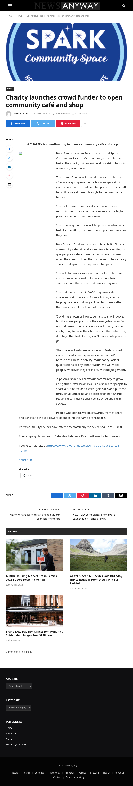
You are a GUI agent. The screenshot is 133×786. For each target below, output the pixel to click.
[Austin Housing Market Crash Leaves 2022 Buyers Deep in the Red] (34, 555)
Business (39, 772)
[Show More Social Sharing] (84, 123)
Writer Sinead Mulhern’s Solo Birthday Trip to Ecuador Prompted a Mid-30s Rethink (96, 580)
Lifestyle (94, 772)
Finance (26, 772)
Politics (82, 772)
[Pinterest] (9, 175)
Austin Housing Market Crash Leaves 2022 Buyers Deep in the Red (31, 578)
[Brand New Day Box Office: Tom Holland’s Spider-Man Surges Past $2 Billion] (34, 611)
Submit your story (16, 744)
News (10, 88)
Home (9, 728)
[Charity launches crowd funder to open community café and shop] (66, 52)
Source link (26, 460)
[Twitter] (9, 157)
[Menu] (10, 6)
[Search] (123, 6)
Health (106, 772)
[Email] (9, 184)
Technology (54, 772)
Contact (10, 739)
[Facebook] (9, 148)
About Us (11, 733)
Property (69, 772)
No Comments (63, 113)
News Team (22, 113)
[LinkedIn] (9, 166)
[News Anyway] (66, 5)
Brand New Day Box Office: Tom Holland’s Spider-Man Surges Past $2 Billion (34, 633)
